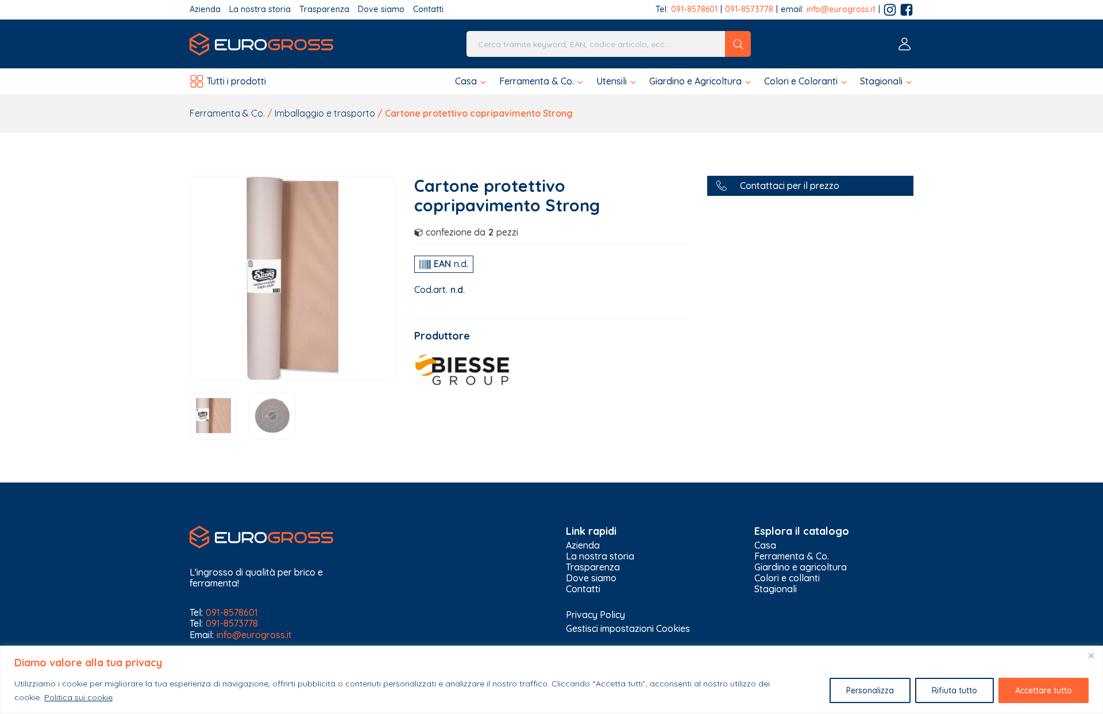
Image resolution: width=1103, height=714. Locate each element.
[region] (551, 680)
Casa (765, 545)
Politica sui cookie (78, 697)
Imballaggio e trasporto (325, 113)
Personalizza (870, 690)
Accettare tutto (1043, 690)
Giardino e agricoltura (800, 567)
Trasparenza (324, 9)
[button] (471, 81)
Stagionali (775, 589)
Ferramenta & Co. (227, 113)
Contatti (428, 9)
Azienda (205, 9)
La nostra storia (260, 9)
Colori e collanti (787, 578)
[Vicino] (1091, 655)
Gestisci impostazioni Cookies (628, 628)
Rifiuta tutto (954, 690)
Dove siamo (381, 9)
